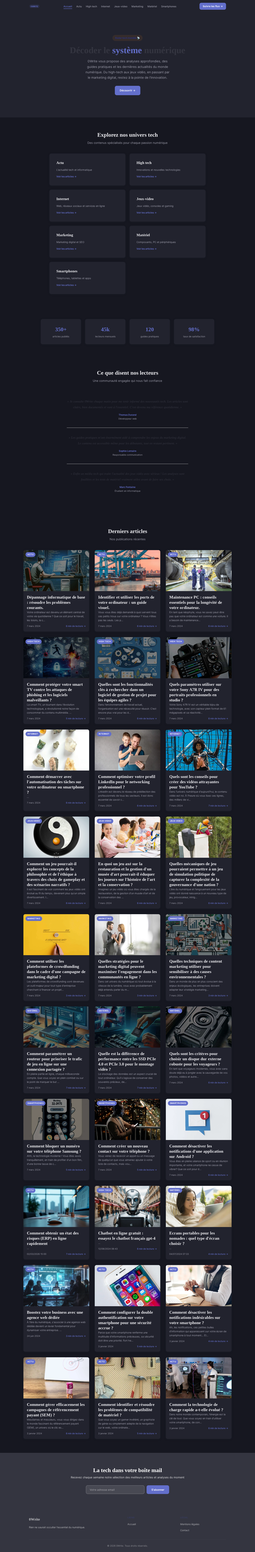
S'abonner (157, 1489)
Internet (105, 6)
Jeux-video (120, 6)
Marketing (137, 6)
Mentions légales (189, 1524)
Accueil (67, 6)
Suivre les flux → (213, 6)
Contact (184, 1530)
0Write (34, 1519)
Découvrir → (127, 90)
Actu (79, 6)
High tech (91, 6)
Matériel (152, 6)
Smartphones (168, 6)
